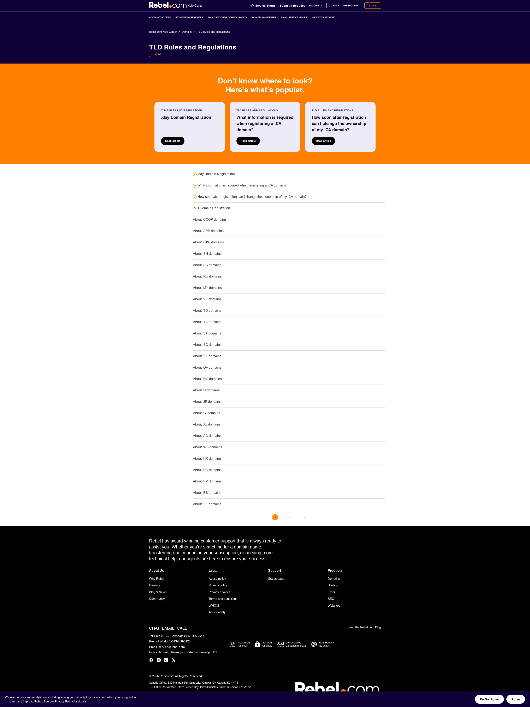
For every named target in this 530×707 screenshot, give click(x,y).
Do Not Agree (489, 699)
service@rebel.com (171, 647)
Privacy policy (218, 585)
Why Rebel (156, 578)
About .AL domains (207, 424)
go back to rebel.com (343, 5)
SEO (331, 598)
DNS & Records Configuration (227, 17)
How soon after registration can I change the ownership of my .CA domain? (252, 196)
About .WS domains (207, 447)
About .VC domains (207, 299)
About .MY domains (207, 288)
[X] (173, 661)
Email (331, 592)
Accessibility (217, 612)
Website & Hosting (324, 17)
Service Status (265, 5)
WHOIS (214, 605)
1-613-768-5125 (179, 641)
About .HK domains (207, 458)
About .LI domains (206, 390)
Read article (172, 140)
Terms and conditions (223, 598)
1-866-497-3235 (194, 636)
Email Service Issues (294, 17)
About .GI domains (206, 413)
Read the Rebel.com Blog (364, 627)
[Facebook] (151, 661)
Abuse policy (217, 578)
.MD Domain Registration (211, 208)
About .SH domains (207, 253)
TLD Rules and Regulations (213, 31)
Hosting (333, 585)
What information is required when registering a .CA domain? (242, 185)
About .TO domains (207, 310)
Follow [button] (157, 53)
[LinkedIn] (166, 661)
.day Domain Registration (216, 174)
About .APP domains (208, 231)
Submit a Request (292, 5)
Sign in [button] (373, 5)
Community (157, 598)
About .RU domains (207, 276)
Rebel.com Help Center (163, 31)
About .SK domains (207, 356)
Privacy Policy (64, 701)
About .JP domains (207, 401)
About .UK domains (207, 470)
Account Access (160, 17)
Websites (334, 605)
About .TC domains (207, 322)
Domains (187, 31)
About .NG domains (207, 379)
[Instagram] (159, 661)
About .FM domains (207, 481)
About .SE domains (207, 504)
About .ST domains (207, 333)
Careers (154, 585)
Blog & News (158, 592)
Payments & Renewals (189, 17)
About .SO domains (207, 344)
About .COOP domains (209, 219)
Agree (516, 699)
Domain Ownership (264, 17)
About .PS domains (207, 265)
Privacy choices (219, 592)
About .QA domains (207, 367)
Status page (276, 578)
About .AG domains (207, 436)
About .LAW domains (208, 242)
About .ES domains (207, 492)
